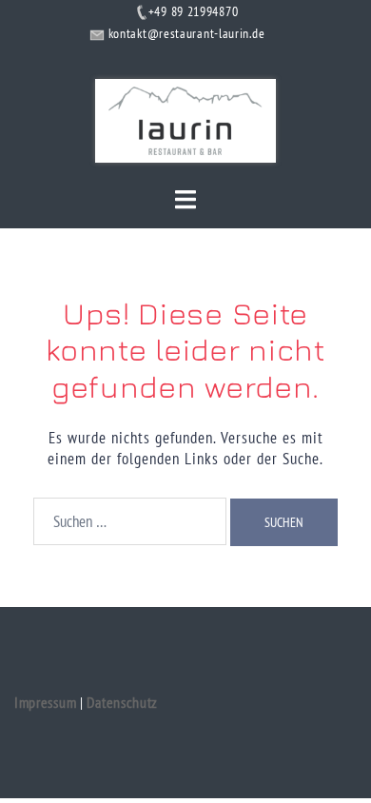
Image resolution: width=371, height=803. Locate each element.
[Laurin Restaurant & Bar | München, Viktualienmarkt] (185, 118)
